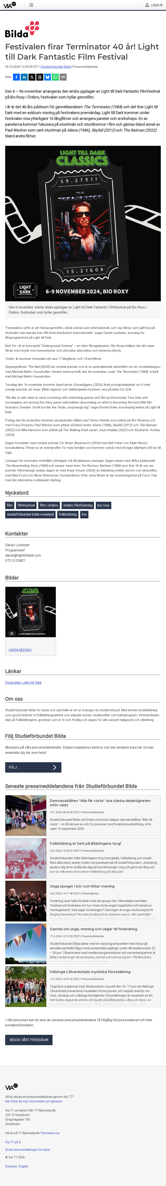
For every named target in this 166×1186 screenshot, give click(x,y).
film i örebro (49, 505)
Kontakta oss (51, 1133)
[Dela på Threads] (39, 77)
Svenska (11, 1166)
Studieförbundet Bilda (56, 66)
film (10, 505)
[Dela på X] (32, 77)
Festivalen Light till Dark (23, 683)
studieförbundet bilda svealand (30, 514)
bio (84, 514)
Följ (13, 767)
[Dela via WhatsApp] (55, 77)
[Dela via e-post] (63, 77)
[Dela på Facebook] (16, 77)
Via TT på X (13, 1142)
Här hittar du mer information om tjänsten (33, 1101)
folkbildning (68, 514)
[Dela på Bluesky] (47, 77)
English (23, 1166)
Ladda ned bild (20, 650)
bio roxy (103, 505)
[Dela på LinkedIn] (24, 77)
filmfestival (26, 505)
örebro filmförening (77, 505)
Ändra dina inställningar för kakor (27, 1149)
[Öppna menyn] (32, 5)
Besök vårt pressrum (29, 1040)
